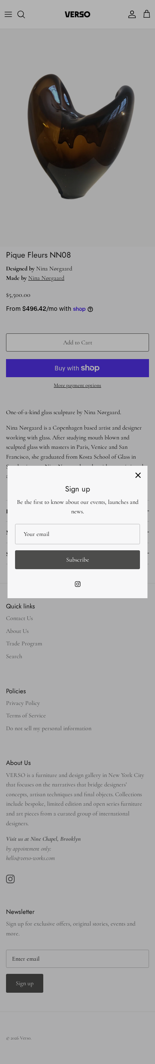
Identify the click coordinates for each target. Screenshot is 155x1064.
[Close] (138, 475)
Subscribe (77, 559)
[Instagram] (78, 584)
